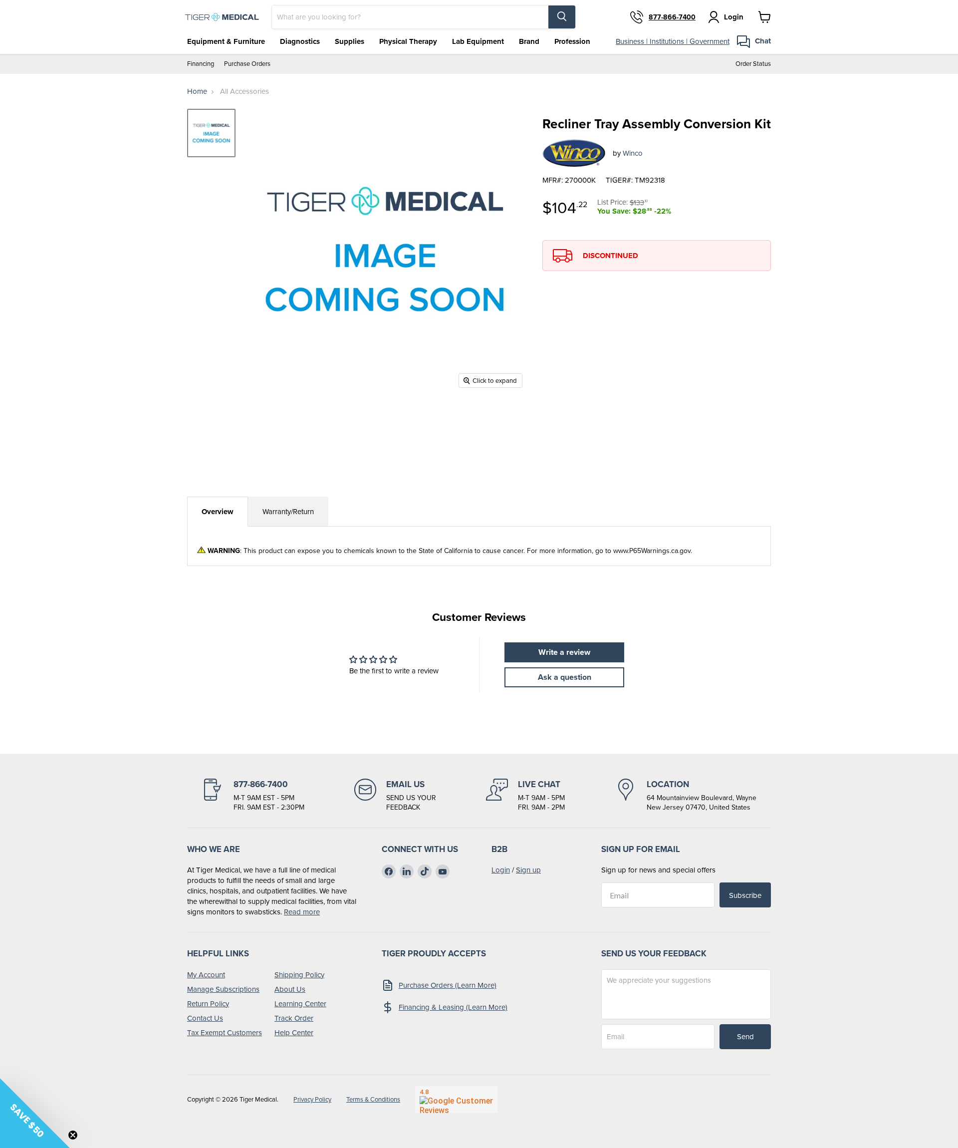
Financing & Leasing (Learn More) (453, 1007)
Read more (302, 911)
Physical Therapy (408, 41)
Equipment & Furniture (226, 41)
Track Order (293, 1018)
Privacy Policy (312, 1099)
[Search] (561, 16)
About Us (289, 989)
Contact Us (205, 1018)
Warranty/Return (288, 511)
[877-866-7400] (253, 796)
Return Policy (208, 1003)
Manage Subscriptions (223, 989)
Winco (633, 153)
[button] (35, 1113)
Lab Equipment (478, 41)
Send (745, 1036)
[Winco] (573, 153)
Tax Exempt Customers (224, 1032)
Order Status (753, 63)
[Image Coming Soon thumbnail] (211, 133)
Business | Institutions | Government (672, 41)
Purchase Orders (247, 63)
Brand (529, 41)
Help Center (293, 1032)
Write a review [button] (564, 652)
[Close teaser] (73, 1135)
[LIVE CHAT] (525, 796)
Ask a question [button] (564, 677)
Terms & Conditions (373, 1099)
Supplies (349, 41)
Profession (572, 41)
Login (500, 869)
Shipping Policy (299, 974)
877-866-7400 (672, 17)
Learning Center (300, 1003)
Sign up (528, 869)
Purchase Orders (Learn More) (447, 985)
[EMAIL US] (395, 796)
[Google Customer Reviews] (456, 1099)
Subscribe (745, 895)
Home (197, 91)
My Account (206, 974)
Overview (218, 511)
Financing (200, 63)
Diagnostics (300, 41)
